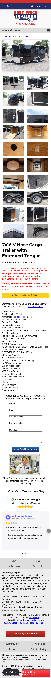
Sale (38, 561)
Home (8, 36)
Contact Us (40, 6)
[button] (2, 531)
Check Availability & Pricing (26, 295)
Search (14, 6)
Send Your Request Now (25, 449)
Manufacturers (12, 566)
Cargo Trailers (21, 36)
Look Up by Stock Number (25, 634)
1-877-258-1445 (25, 24)
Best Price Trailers (23, 317)
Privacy (12, 649)
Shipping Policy (38, 649)
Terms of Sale (38, 643)
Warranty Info (13, 643)
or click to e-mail (35, 306)
